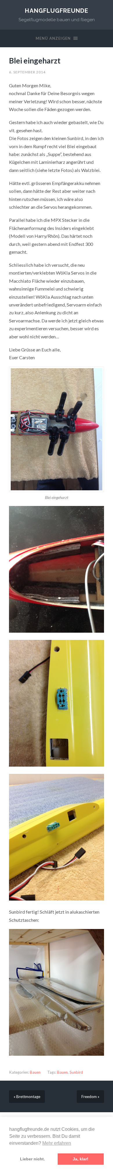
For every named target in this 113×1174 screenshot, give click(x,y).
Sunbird (76, 1072)
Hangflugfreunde (56, 10)
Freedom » (90, 1096)
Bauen (35, 1072)
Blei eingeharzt (35, 60)
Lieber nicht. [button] (32, 1159)
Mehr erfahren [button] (56, 1143)
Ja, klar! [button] (80, 1159)
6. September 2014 (27, 72)
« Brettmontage (27, 1096)
